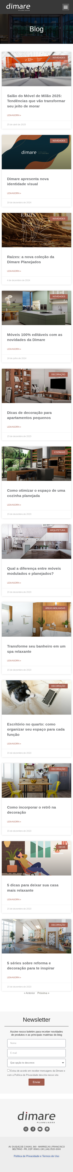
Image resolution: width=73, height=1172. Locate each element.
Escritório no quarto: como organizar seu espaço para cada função (36, 729)
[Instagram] (25, 1129)
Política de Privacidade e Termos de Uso (36, 1156)
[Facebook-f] (32, 1129)
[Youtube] (40, 1129)
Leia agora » (14, 115)
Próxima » (43, 993)
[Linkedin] (47, 1129)
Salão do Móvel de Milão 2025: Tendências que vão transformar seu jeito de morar (36, 101)
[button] (65, 7)
